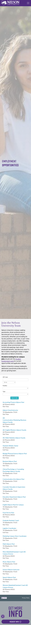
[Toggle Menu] (28, 3)
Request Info (14, 621)
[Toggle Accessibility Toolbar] (2, 616)
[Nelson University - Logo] (10, 3)
